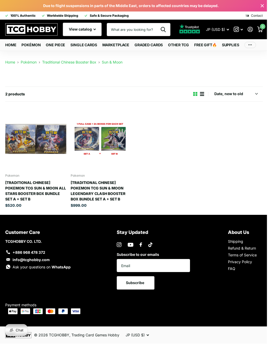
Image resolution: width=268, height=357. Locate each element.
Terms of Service (242, 255)
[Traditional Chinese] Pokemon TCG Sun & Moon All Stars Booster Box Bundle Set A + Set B (35, 190)
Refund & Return (242, 248)
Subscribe (135, 282)
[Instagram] (119, 244)
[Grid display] (195, 94)
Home (10, 45)
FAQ (231, 268)
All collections (31, 45)
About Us (238, 232)
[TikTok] (150, 244)
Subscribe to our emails (138, 254)
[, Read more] (238, 29)
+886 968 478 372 (29, 252)
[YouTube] (130, 245)
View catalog (81, 29)
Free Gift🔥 (205, 45)
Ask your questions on (42, 267)
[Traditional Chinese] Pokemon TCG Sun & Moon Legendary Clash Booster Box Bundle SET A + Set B (98, 190)
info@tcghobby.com (31, 259)
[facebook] (140, 245)
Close (262, 5)
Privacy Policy (240, 262)
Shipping (235, 241)
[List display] (202, 94)
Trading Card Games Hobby (95, 335)
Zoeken (163, 29)
